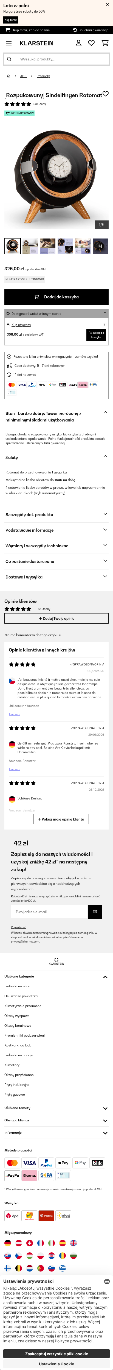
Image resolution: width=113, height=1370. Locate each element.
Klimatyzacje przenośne (22, 1006)
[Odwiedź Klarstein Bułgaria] (73, 1255)
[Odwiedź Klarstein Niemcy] (7, 1243)
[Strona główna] (13, 76)
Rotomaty (43, 76)
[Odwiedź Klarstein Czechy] (18, 1255)
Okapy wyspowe (17, 1016)
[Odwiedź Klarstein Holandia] (29, 1268)
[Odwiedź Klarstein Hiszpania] (62, 1243)
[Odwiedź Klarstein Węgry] (29, 1255)
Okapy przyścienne (19, 1075)
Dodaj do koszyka (61, 297)
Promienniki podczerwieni (24, 1035)
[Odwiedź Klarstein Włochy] (51, 1243)
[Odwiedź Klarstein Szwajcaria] (29, 1243)
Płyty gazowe (14, 1094)
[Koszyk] (105, 43)
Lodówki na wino (17, 986)
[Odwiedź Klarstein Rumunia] (62, 1255)
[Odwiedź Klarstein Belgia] (18, 1268)
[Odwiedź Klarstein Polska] (40, 1255)
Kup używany (21, 325)
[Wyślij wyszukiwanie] (9, 59)
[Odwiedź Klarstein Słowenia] (51, 1268)
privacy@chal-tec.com (25, 941)
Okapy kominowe (17, 1025)
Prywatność (18, 927)
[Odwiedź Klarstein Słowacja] (7, 1255)
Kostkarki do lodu (18, 1045)
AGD (23, 76)
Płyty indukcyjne (17, 1085)
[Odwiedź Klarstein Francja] (40, 1243)
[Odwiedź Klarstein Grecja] (62, 1268)
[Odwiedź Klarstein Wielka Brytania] (73, 1243)
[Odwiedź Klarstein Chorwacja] (51, 1255)
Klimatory (11, 1065)
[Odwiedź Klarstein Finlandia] (7, 1268)
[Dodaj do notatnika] (106, 94)
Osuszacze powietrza (21, 996)
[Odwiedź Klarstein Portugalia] (40, 1268)
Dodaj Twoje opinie (58, 618)
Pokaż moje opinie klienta (62, 819)
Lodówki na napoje (18, 1055)
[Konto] (78, 43)
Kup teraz (11, 19)
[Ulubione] (91, 43)
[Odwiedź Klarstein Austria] (18, 1243)
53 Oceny (39, 104)
